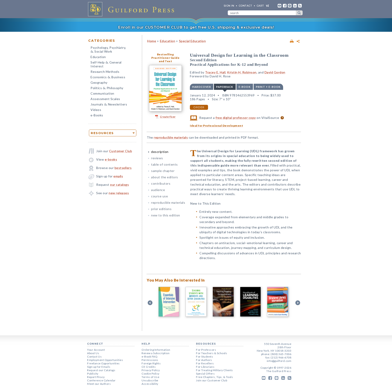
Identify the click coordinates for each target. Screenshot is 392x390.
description (160, 152)
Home (151, 41)
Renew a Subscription (155, 353)
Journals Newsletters (109, 104)
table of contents (164, 164)
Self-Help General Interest (106, 64)
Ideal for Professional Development (216, 125)
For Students (204, 356)
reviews (157, 158)
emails (118, 176)
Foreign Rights (151, 363)
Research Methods (105, 72)
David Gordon (275, 72)
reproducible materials (171, 137)
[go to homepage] (132, 9)
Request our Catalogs (101, 370)
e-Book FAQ (149, 356)
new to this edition (165, 215)
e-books (111, 159)
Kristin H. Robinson (242, 72)
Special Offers (205, 373)
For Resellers (205, 363)
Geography (99, 82)
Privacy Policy (151, 370)
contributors (160, 183)
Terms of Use (150, 377)
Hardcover (201, 86)
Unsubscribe (150, 380)
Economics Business (108, 77)
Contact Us (94, 356)
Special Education (192, 41)
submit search (299, 12)
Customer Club (120, 151)
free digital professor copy (236, 118)
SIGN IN (229, 5)
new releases (119, 193)
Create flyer (168, 116)
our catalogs (119, 184)
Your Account (96, 349)
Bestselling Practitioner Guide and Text (165, 58)
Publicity (92, 373)
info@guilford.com (279, 361)
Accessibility (150, 383)
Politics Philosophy (107, 88)
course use (159, 196)
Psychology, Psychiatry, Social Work (108, 50)
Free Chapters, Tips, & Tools (214, 377)
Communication (102, 93)
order (199, 107)
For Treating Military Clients (214, 370)
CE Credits (149, 366)
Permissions (150, 360)
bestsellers (123, 168)
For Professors (206, 349)
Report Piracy (96, 377)
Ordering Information (156, 349)
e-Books (97, 115)
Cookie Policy (150, 373)
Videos (96, 110)
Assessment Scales (105, 99)
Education (98, 57)
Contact (245, 5)
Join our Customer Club (211, 380)
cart (260, 5)
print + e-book (268, 86)
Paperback (224, 86)
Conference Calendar (101, 380)
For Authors (204, 360)
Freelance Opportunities (103, 363)
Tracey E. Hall (215, 72)
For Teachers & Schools (211, 353)
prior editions (161, 209)
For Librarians (205, 366)
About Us (93, 353)
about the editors (164, 177)
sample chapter (162, 171)
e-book (245, 86)
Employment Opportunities (105, 360)
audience (158, 190)
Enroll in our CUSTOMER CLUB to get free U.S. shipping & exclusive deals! (196, 27)
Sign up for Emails (98, 366)
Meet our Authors (99, 383)
